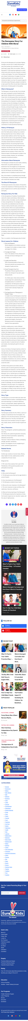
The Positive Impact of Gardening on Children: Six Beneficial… (19, 698)
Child (5, 603)
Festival (3, 725)
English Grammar (9, 810)
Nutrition (7, 845)
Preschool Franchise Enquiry (8, 963)
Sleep (6, 861)
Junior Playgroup (5, 996)
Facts (6, 814)
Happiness (7, 828)
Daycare (7, 804)
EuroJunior (3, 999)
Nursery (3, 997)
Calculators (3, 949)
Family (6, 816)
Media (2, 947)
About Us (3, 932)
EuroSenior (3, 1001)
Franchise (7, 822)
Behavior (7, 796)
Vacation (7, 875)
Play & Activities (9, 849)
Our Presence (4, 940)
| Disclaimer (12, 1012)
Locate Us (3, 938)
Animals (7, 787)
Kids (5, 559)
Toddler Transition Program (7, 994)
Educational (7, 46)
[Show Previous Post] (22, 21)
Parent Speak (4, 934)
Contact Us (3, 944)
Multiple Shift (8, 841)
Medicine (7, 837)
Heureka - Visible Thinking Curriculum (10, 984)
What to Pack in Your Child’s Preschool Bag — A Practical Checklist (12, 566)
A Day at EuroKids (5, 982)
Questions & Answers (10, 853)
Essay (6, 812)
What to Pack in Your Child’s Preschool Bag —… (7, 656)
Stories (7, 865)
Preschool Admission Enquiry (8, 961)
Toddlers (7, 871)
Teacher (7, 869)
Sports (6, 863)
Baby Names (8, 792)
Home (2, 46)
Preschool (15, 559)
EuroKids (4, 54)
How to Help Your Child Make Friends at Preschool (7, 695)
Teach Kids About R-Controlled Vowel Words (20, 677)
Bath (6, 794)
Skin (6, 859)
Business (7, 798)
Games (6, 826)
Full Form (7, 824)
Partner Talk (4, 936)
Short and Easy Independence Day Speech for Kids (9, 730)
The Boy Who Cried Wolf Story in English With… (7, 677)
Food (6, 820)
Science (7, 857)
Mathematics (8, 835)
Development (8, 806)
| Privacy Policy (6, 1012)
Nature (6, 843)
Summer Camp (8, 867)
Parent (6, 847)
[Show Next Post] (25, 21)
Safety (6, 855)
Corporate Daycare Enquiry (7, 965)
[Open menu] (2, 14)
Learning (10, 559)
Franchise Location (5, 942)
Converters (3, 951)
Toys (6, 873)
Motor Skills (8, 839)
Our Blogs (3, 945)
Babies (6, 790)
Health (6, 830)
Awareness (8, 789)
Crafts (6, 802)
